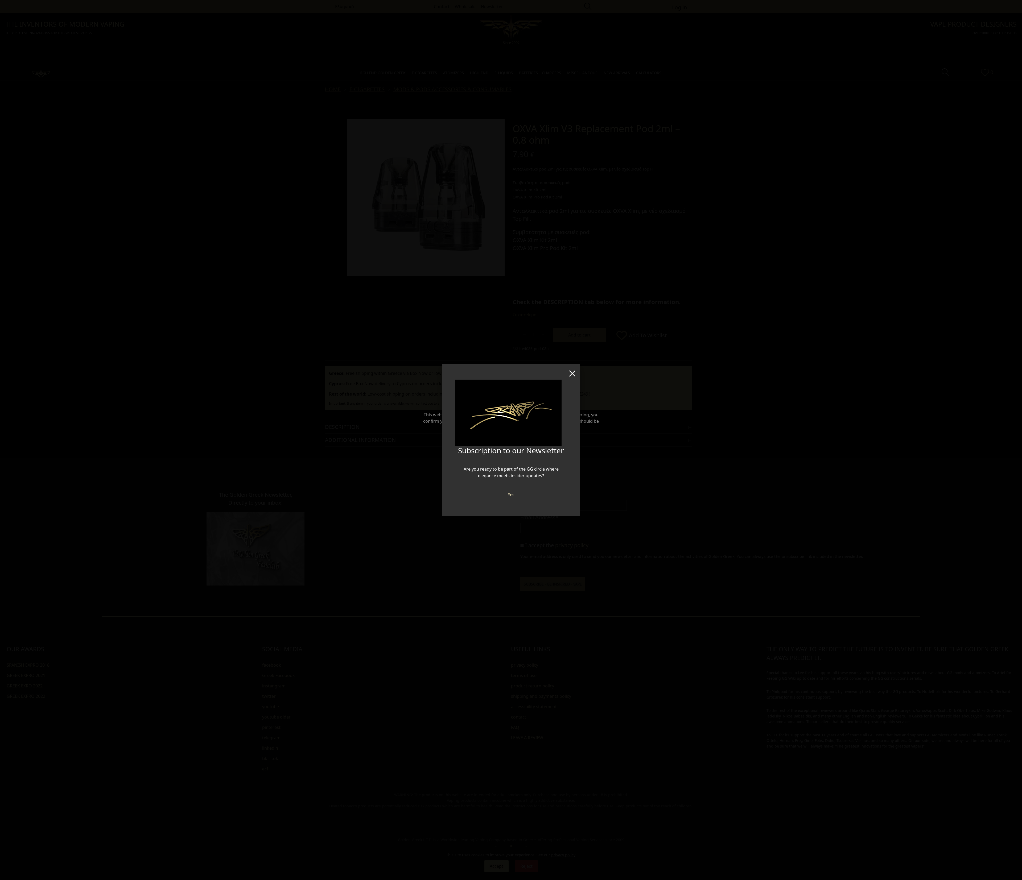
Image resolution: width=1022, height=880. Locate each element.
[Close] (572, 372)
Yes (511, 494)
